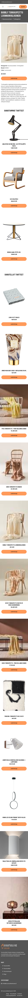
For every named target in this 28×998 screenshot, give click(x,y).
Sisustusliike (7, 965)
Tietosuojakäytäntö (11, 995)
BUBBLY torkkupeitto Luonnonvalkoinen (14, 545)
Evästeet (19, 993)
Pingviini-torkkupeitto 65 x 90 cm (14, 716)
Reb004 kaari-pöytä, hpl (14, 252)
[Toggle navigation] (3, 6)
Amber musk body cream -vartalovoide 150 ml (14, 370)
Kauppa (23, 6)
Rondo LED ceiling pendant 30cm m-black (14, 817)
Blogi (5, 974)
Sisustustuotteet (7, 19)
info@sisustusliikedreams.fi (7, 2)
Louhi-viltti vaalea (14, 317)
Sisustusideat (7, 968)
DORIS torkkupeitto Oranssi (14, 487)
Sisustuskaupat (7, 971)
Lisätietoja (14, 78)
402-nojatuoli (14, 199)
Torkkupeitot (17, 19)
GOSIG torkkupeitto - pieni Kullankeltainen (14, 663)
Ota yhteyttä (13, 993)
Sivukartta (19, 995)
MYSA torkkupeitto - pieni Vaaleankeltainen (14, 428)
